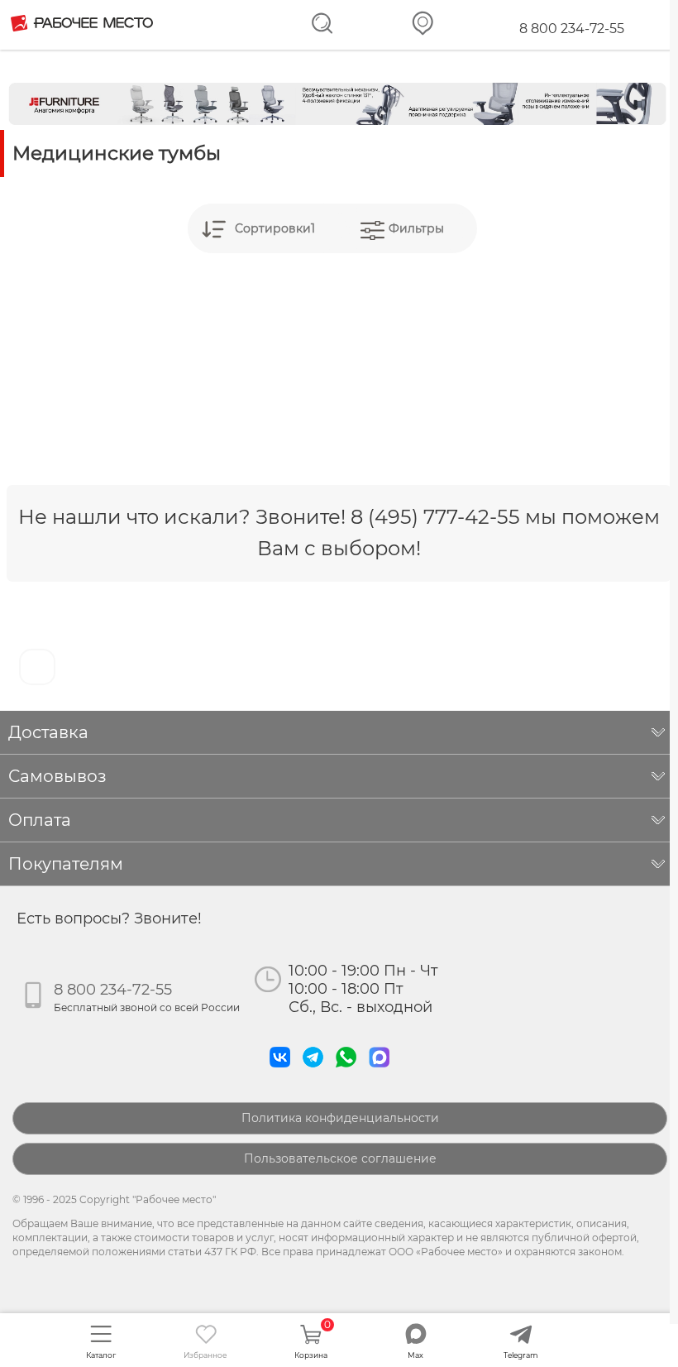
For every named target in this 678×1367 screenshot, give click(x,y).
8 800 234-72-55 (571, 28)
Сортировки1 (275, 228)
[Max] (383, 1071)
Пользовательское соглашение (340, 1158)
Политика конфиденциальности (340, 1117)
